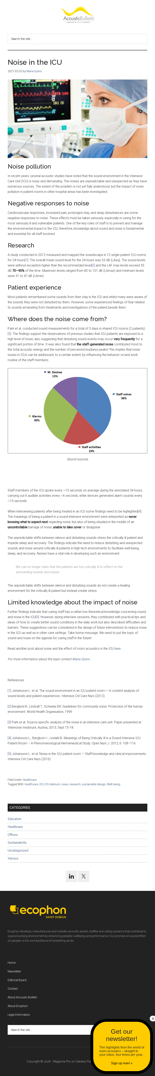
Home (12, 962)
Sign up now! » (121, 1063)
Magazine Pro (62, 1061)
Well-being (113, 784)
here (117, 648)
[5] (37, 617)
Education (14, 819)
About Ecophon (18, 1006)
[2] (93, 265)
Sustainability (17, 843)
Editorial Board (17, 980)
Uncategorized (18, 850)
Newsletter (14, 971)
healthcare (31, 784)
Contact (13, 988)
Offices (13, 835)
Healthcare (30, 779)
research (75, 784)
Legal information (19, 1014)
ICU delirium (52, 784)
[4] (139, 511)
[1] (26, 260)
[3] (9, 334)
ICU (42, 784)
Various (13, 858)
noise (64, 784)
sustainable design (94, 784)
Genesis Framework (89, 1061)
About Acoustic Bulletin (22, 997)
